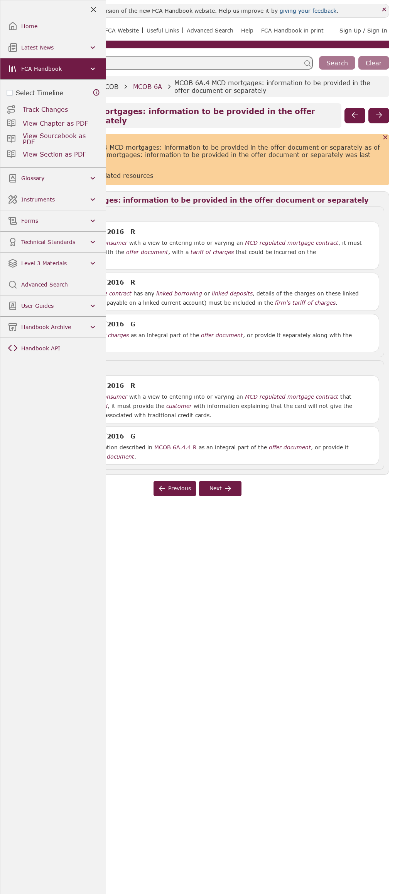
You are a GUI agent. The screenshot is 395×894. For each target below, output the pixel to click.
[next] (378, 115)
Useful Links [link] (163, 30)
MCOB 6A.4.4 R (175, 447)
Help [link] (247, 30)
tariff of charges (212, 252)
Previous (179, 488)
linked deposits (232, 293)
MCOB (109, 86)
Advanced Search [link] (210, 30)
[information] (96, 92)
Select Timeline (39, 92)
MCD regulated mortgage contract (291, 243)
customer (179, 406)
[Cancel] (385, 138)
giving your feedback (308, 10)
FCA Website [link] (122, 30)
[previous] (354, 115)
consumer (114, 243)
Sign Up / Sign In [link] (363, 30)
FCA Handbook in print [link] (292, 30)
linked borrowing (179, 293)
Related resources (125, 175)
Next (215, 488)
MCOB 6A (147, 86)
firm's (282, 302)
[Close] (384, 9)
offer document (147, 252)
